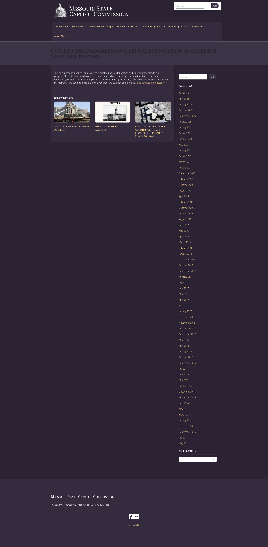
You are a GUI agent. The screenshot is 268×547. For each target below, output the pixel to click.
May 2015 (184, 380)
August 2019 (185, 190)
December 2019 (187, 184)
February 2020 (186, 179)
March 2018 (185, 242)
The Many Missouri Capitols (107, 128)
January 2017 (185, 311)
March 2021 (185, 161)
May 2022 (184, 144)
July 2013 (183, 437)
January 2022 (185, 150)
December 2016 (187, 316)
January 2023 (185, 138)
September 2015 (187, 362)
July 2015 (183, 368)
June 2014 (184, 403)
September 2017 (187, 271)
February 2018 (186, 248)
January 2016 (185, 351)
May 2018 (184, 230)
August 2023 (185, 133)
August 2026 (185, 92)
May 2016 (184, 339)
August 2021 (185, 156)
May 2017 (184, 294)
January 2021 (185, 167)
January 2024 (185, 127)
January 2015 (185, 385)
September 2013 (187, 431)
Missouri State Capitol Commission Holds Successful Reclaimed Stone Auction (150, 131)
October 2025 (186, 110)
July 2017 (183, 282)
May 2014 (184, 408)
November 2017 (187, 259)
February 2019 (186, 202)
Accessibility (134, 525)
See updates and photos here (152, 82)
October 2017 (186, 265)
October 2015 (186, 357)
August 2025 (185, 121)
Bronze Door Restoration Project (71, 128)
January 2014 (185, 420)
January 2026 (185, 104)
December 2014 (187, 391)
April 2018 (184, 236)
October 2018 (186, 213)
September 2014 (187, 397)
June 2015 (184, 374)
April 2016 (184, 345)
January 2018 (185, 253)
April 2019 (184, 196)
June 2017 (184, 288)
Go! (215, 5)
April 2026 (184, 98)
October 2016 (186, 328)
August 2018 (185, 219)
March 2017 (185, 305)
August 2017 (185, 276)
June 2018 (184, 225)
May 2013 (184, 443)
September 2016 (187, 334)
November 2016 (187, 322)
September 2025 (187, 115)
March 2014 (185, 414)
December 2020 (187, 173)
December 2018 (187, 207)
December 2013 (187, 426)
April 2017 (184, 299)
